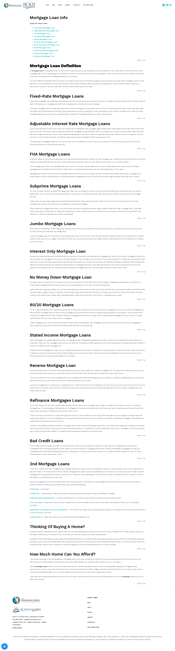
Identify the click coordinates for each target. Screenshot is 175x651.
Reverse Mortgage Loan (43, 53)
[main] (87, 297)
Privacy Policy (17, 627)
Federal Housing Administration (42, 498)
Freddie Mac (34, 493)
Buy (89, 602)
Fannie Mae (34, 489)
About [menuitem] (67, 5)
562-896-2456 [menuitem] (88, 5)
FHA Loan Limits (36, 502)
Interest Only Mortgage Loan (45, 42)
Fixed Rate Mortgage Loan (44, 28)
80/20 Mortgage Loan (42, 48)
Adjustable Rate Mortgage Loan (46, 31)
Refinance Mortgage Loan (44, 56)
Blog (90, 612)
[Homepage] (19, 5)
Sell (90, 607)
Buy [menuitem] (47, 5)
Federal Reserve (36, 517)
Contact (91, 622)
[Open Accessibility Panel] (4, 646)
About (90, 617)
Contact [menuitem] (76, 5)
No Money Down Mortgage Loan (46, 45)
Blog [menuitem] (60, 5)
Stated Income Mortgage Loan (46, 50)
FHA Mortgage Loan (42, 33)
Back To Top (141, 60)
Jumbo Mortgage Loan (43, 39)
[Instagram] (171, 5)
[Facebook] (164, 5)
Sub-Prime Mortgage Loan (44, 36)
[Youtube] (167, 5)
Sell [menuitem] (53, 5)
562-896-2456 (93, 627)
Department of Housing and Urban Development (49, 510)
